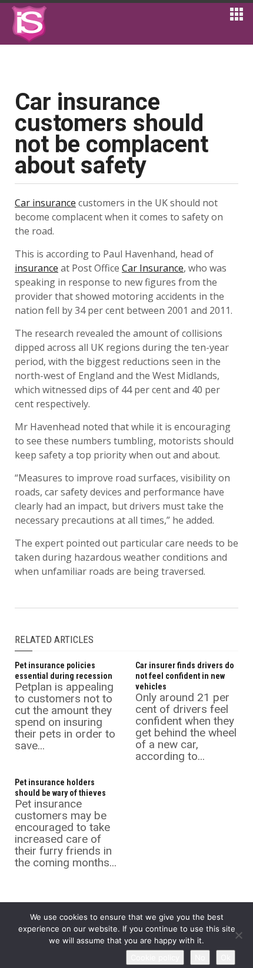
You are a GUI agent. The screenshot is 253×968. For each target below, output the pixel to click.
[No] (238, 935)
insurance (36, 268)
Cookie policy (155, 957)
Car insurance (45, 202)
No (200, 957)
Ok (226, 957)
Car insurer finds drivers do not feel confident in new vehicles (184, 676)
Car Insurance (153, 268)
